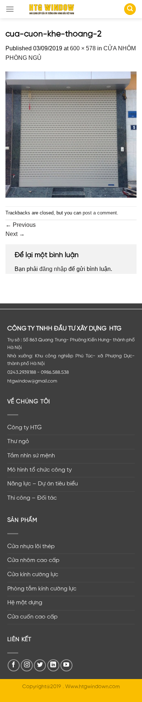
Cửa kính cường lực (32, 575)
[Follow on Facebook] (14, 665)
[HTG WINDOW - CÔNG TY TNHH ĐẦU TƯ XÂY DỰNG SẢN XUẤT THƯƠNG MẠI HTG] (52, 9)
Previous (20, 225)
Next (15, 234)
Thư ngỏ (18, 442)
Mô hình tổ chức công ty (39, 470)
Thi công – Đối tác (32, 498)
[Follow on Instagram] (27, 665)
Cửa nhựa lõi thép (31, 547)
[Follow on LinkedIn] (53, 665)
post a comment (100, 213)
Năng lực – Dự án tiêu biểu (42, 484)
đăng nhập (53, 269)
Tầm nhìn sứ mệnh (31, 456)
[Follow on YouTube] (66, 665)
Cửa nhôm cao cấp (33, 560)
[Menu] (9, 9)
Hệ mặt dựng (24, 603)
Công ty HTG (24, 428)
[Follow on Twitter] (40, 665)
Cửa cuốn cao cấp (32, 617)
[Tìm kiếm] (130, 9)
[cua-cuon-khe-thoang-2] (71, 134)
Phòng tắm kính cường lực (41, 589)
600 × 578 (83, 48)
